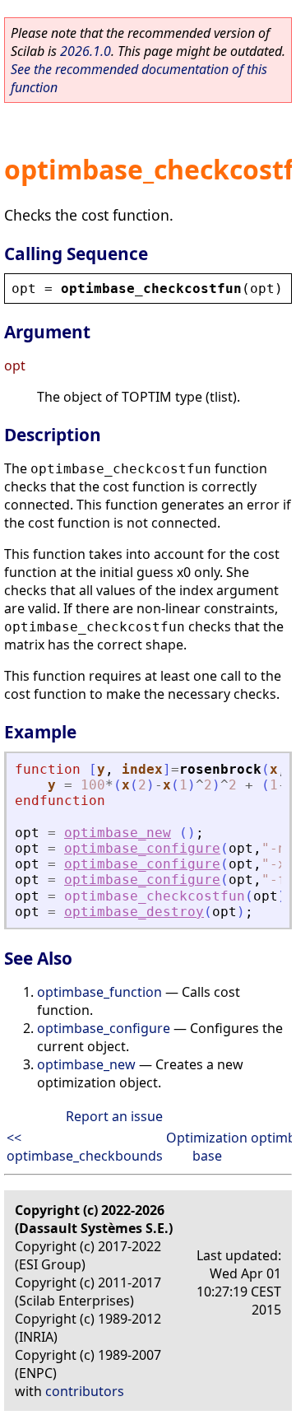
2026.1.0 (85, 51)
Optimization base (206, 1147)
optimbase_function (99, 992)
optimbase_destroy (134, 911)
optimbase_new (117, 832)
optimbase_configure (142, 848)
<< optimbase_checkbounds (85, 1147)
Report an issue (114, 1116)
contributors (84, 1391)
